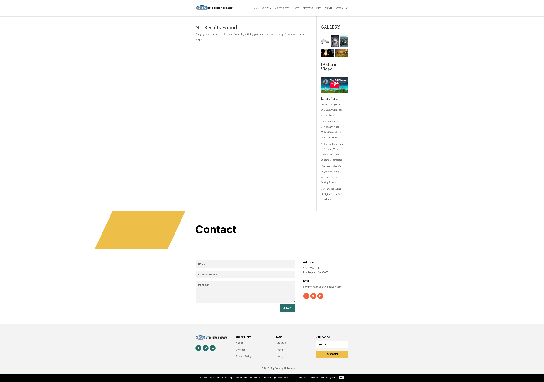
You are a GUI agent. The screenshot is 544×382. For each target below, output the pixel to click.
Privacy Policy (243, 356)
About (265, 8)
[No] (540, 378)
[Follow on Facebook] (306, 296)
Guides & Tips (282, 8)
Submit (287, 308)
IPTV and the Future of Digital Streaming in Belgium (331, 194)
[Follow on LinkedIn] (320, 296)
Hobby (296, 8)
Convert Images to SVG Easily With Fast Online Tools (331, 109)
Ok (341, 377)
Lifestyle (308, 8)
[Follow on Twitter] (313, 296)
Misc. (319, 8)
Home (256, 8)
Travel (328, 8)
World (339, 8)
